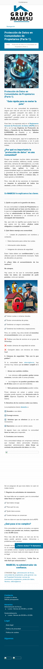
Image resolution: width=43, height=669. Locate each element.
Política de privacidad (13, 629)
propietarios (17, 579)
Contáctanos (22, 2)
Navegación (11, 26)
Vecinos (7, 581)
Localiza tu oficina (10, 597)
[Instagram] (13, 641)
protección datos (28, 579)
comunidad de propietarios (13, 575)
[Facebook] (9, 641)
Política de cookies (12, 632)
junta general (28, 575)
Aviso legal (9, 625)
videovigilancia (16, 581)
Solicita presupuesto (11, 599)
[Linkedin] (6, 641)
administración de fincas (25, 573)
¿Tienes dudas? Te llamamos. (28, 546)
